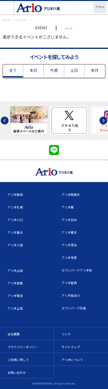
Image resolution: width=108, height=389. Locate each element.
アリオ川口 (15, 220)
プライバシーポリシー (23, 347)
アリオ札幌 (15, 207)
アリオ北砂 (69, 220)
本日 (33, 70)
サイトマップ (71, 347)
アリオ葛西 (69, 283)
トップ (6, 20)
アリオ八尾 (15, 245)
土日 (74, 70)
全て (13, 70)
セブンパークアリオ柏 (77, 270)
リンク (66, 334)
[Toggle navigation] (7, 7)
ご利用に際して (18, 359)
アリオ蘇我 (15, 194)
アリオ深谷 (69, 245)
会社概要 (14, 334)
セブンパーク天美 (74, 308)
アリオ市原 (69, 257)
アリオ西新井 (71, 194)
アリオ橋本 (69, 232)
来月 (94, 70)
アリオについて (72, 359)
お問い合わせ (17, 372)
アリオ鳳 (68, 207)
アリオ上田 (15, 270)
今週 (54, 70)
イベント (22, 20)
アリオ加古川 (71, 295)
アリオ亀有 (15, 232)
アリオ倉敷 (15, 283)
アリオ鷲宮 (15, 295)
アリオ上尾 (15, 308)
